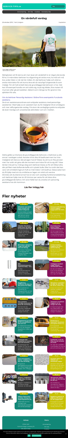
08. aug (24, 223)
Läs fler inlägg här (34, 187)
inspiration (62, 22)
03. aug (24, 261)
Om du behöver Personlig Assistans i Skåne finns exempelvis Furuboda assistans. (32, 98)
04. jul (24, 393)
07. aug (56, 223)
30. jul (24, 317)
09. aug (56, 204)
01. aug (56, 261)
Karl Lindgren (18, 22)
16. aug (24, 204)
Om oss (30, 12)
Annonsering (21, 12)
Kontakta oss (46, 12)
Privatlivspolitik (36, 435)
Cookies (37, 12)
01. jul (56, 393)
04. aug (56, 242)
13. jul (23, 336)
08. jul (24, 374)
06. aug (24, 242)
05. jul (56, 374)
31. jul (23, 280)
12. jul (56, 336)
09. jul (56, 355)
